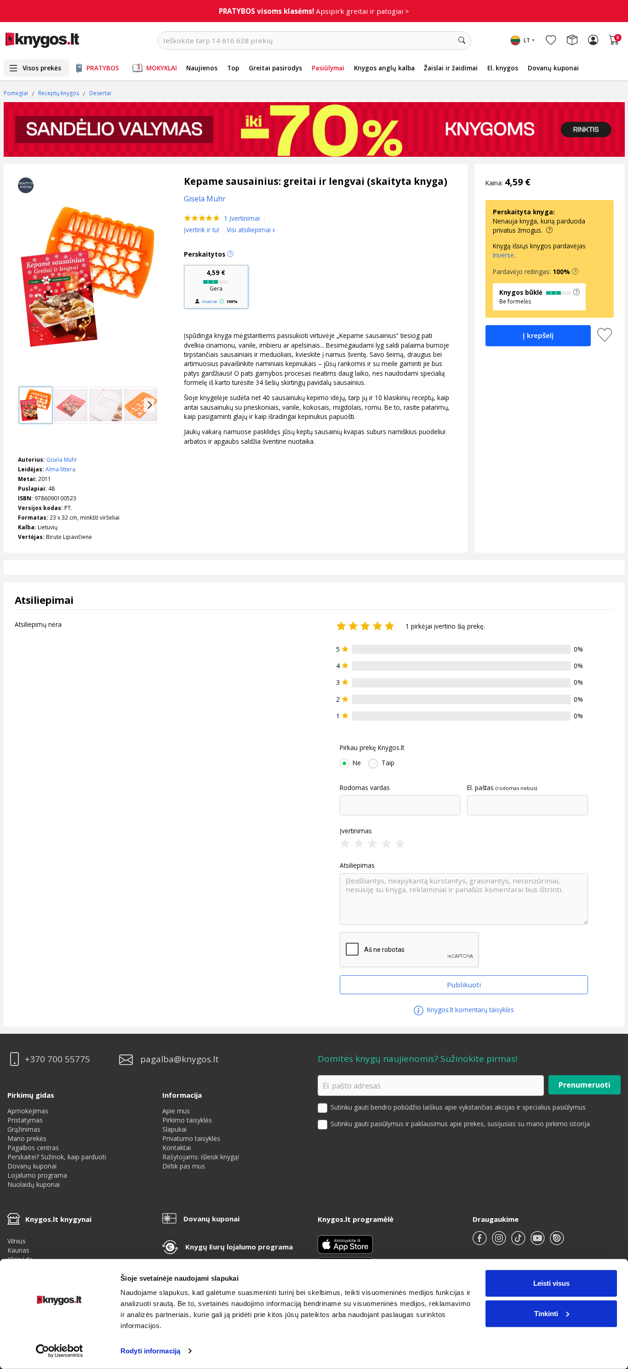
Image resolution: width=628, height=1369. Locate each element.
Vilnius (16, 1241)
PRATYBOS (102, 67)
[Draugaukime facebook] (480, 1241)
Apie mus (176, 1110)
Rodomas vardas (365, 788)
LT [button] (527, 40)
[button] (575, 271)
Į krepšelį (538, 335)
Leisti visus (551, 1283)
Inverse (209, 301)
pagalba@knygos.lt (179, 1059)
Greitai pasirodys (275, 67)
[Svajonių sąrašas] (551, 40)
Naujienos (201, 67)
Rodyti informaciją (150, 1351)
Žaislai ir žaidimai (451, 67)
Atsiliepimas (357, 865)
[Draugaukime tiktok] (519, 1241)
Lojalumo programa (37, 1175)
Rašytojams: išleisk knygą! (200, 1156)
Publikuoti (464, 984)
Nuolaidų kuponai (33, 1184)
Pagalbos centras (33, 1147)
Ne (357, 763)
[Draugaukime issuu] (557, 1241)
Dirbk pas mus (183, 1166)
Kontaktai (176, 1147)
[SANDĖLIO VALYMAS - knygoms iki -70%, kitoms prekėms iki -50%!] (314, 129)
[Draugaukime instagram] (500, 1241)
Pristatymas (25, 1120)
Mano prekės (26, 1138)
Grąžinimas (23, 1129)
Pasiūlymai (328, 67)
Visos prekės (42, 67)
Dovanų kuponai (553, 67)
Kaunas (18, 1250)
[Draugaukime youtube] (538, 1241)
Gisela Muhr (61, 460)
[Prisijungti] (593, 40)
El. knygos (502, 67)
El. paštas (480, 788)
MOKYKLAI (161, 67)
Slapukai (174, 1129)
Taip (388, 763)
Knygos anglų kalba (384, 67)
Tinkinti (546, 1313)
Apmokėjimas (27, 1110)
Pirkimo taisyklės (187, 1120)
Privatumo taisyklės (191, 1138)
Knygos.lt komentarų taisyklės (469, 1009)
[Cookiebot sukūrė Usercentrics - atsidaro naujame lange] (59, 1351)
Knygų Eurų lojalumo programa (239, 1246)
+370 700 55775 (57, 1059)
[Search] (462, 40)
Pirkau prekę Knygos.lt (372, 748)
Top (233, 67)
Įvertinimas (356, 831)
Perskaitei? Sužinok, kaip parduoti (56, 1156)
